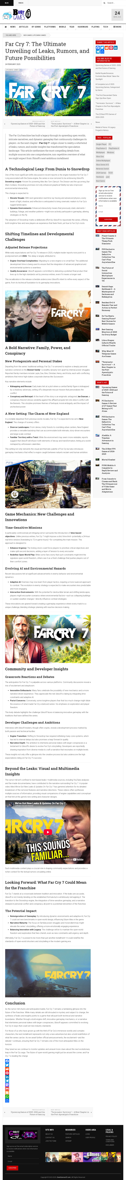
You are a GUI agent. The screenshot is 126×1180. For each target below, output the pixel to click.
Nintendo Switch (102, 169)
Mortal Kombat (108, 460)
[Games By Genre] (83, 1157)
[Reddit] (48, 1069)
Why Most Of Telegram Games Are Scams (109, 353)
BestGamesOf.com (64, 1177)
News (13, 27)
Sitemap (68, 1141)
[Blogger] (48, 1093)
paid (107, 177)
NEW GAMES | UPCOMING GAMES (35, 35)
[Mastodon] (48, 1085)
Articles (23, 27)
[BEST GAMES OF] (20, 14)
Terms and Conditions (110, 1141)
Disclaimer (110, 1145)
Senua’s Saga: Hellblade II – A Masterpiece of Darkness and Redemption (108, 291)
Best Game (100, 181)
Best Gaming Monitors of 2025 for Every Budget (109, 332)
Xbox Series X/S (102, 165)
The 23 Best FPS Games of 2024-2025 (109, 451)
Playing (96, 27)
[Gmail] (48, 1089)
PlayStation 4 (114, 148)
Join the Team (50, 1141)
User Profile (90, 1137)
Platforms (50, 27)
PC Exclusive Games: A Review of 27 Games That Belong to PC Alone (109, 406)
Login (88, 1134)
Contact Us (49, 1137)
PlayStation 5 (101, 148)
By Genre (36, 27)
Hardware (83, 27)
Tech (105, 27)
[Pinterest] (48, 1073)
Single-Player (101, 144)
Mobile (62, 27)
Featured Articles (72, 1134)
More (118, 27)
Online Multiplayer (103, 161)
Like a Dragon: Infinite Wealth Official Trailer (109, 343)
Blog (6, 3)
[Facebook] (48, 1061)
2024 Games (101, 173)
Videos (20, 3)
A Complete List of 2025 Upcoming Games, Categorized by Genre (108, 87)
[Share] (48, 1101)
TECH (110, 173)
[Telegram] (48, 1081)
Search (68, 1137)
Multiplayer (100, 152)
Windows (110, 152)
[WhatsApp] (48, 1097)
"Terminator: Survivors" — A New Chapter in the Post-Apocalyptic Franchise (108, 106)
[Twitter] (48, 1065)
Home (6, 27)
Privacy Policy (111, 1136)
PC (110, 144)
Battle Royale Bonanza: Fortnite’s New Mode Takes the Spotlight (107, 76)
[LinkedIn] (48, 1077)
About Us (49, 1134)
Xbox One (100, 157)
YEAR (72, 27)
